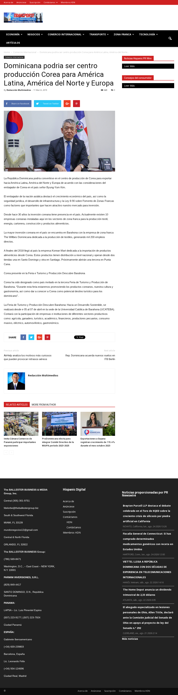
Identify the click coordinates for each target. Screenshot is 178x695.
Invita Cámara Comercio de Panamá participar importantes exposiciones (20, 442)
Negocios (33, 34)
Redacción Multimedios (19, 90)
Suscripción (35, 2)
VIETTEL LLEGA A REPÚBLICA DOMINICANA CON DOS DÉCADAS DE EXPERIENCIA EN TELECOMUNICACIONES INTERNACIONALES (147, 569)
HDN (69, 522)
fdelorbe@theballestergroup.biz (21, 508)
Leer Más (129, 66)
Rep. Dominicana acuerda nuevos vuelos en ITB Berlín (90, 357)
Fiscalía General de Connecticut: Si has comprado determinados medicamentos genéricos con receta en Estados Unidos (148, 541)
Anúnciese (21, 2)
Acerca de (8, 2)
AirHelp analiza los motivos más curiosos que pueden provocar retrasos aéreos (27, 357)
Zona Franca (122, 34)
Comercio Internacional (65, 34)
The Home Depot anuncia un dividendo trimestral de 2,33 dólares (147, 592)
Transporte (97, 34)
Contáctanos (49, 2)
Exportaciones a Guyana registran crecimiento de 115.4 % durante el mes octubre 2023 (97, 442)
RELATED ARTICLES (17, 404)
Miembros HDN (68, 2)
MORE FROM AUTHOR (44, 404)
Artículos (13, 42)
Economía (13, 34)
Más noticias (130, 638)
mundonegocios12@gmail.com (21, 529)
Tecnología (147, 34)
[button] (170, 38)
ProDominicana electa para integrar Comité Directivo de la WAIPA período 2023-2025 (58, 442)
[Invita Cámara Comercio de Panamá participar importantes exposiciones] (21, 424)
